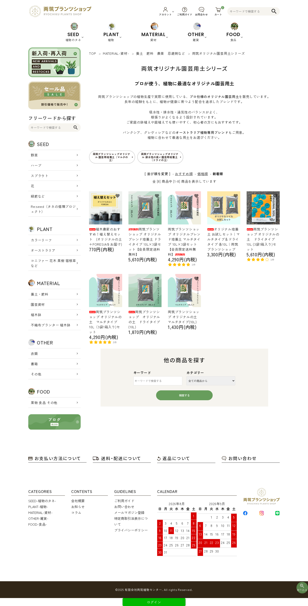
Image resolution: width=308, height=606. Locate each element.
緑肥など (38, 196)
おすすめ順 (184, 173)
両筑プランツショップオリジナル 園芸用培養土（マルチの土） (111, 157)
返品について (176, 458)
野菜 (34, 155)
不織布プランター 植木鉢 (51, 324)
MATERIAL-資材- (40, 512)
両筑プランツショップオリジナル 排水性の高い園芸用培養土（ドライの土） (160, 157)
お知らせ (78, 506)
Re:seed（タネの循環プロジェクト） (53, 209)
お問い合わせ (242, 458)
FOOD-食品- (37, 524)
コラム (76, 512)
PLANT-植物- (38, 506)
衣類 (34, 353)
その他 (36, 374)
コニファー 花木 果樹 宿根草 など (53, 263)
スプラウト (39, 175)
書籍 (34, 363)
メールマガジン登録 (129, 512)
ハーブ (36, 165)
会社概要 (78, 500)
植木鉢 (36, 314)
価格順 (202, 173)
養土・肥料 (39, 294)
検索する (184, 395)
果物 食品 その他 (44, 402)
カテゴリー (195, 372)
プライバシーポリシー (131, 530)
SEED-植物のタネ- (42, 500)
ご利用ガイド (124, 500)
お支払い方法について (58, 458)
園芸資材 (38, 304)
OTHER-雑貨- (38, 518)
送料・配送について (121, 458)
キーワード (142, 372)
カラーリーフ (41, 239)
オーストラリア (43, 250)
